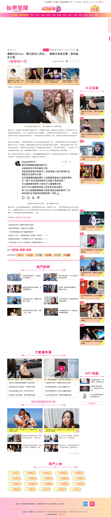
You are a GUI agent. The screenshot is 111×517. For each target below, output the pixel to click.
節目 (91, 15)
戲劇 (59, 15)
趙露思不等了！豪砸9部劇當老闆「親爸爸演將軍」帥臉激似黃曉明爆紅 (69, 446)
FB (71, 2)
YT (74, 2)
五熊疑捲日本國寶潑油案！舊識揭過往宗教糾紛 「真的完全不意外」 (31, 437)
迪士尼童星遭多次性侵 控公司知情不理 (21, 391)
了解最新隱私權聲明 (52, 514)
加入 (37, 255)
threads (79, 2)
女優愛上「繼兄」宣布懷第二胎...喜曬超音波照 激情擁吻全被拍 (24, 430)
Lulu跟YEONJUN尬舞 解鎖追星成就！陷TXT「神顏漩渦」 (69, 437)
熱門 (38, 15)
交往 (39, 126)
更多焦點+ (92, 403)
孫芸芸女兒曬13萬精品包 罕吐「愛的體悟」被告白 (34, 81)
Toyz (26, 126)
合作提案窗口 (52, 504)
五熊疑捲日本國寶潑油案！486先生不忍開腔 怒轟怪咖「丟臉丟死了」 (32, 446)
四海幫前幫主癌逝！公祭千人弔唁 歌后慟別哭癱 (52, 81)
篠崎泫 (31, 126)
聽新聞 (45, 50)
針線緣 (15, 15)
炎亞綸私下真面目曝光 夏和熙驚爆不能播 (22, 395)
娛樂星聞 (9, 50)
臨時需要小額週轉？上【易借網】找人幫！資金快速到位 (25, 239)
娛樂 (14, 50)
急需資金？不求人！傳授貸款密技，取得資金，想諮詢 (25, 235)
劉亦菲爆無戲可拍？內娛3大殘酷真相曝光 (58, 391)
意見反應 (61, 504)
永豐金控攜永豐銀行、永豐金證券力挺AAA (97, 388)
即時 (32, 15)
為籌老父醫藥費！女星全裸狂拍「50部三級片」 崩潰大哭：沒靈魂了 (70, 81)
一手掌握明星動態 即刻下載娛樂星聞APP (21, 232)
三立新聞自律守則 (42, 504)
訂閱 (28, 255)
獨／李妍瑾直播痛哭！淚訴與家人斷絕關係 (58, 379)
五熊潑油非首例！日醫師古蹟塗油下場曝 (20, 225)
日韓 (64, 15)
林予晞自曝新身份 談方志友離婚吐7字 (58, 387)
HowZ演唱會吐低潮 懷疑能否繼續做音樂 (58, 395)
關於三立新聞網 (21, 504)
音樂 (75, 15)
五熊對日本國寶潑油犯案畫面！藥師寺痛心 (22, 383)
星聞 (48, 15)
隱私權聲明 (31, 504)
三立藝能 (56, 2)
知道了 (62, 514)
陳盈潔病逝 (24, 15)
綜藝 (54, 15)
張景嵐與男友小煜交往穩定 (23, 217)
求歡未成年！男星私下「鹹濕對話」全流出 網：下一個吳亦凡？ (15, 81)
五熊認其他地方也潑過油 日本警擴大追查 (22, 387)
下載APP (20, 255)
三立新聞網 (48, 2)
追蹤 (47, 255)
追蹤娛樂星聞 (64, 2)
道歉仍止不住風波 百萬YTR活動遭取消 (20, 379)
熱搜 (43, 15)
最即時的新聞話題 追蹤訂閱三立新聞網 (20, 228)
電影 (70, 15)
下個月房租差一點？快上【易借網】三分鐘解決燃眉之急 (25, 242)
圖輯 (97, 15)
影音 (86, 15)
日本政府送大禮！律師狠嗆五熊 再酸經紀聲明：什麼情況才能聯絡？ (61, 430)
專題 (81, 15)
